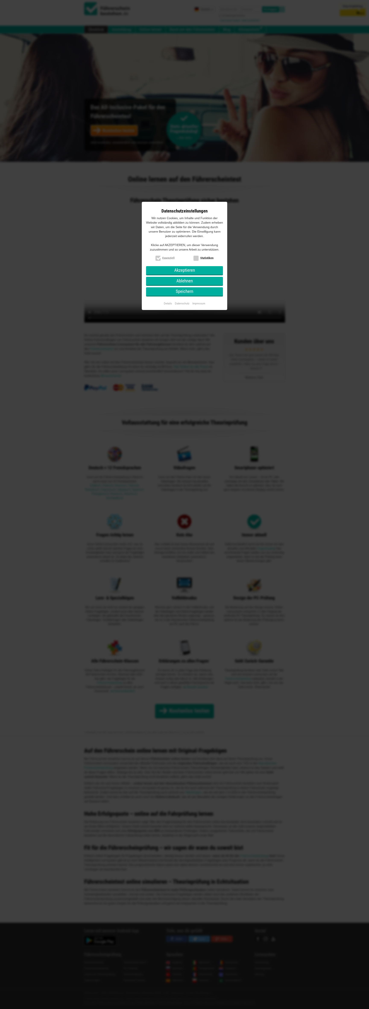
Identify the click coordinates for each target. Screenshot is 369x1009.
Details (168, 303)
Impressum (198, 303)
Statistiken (207, 258)
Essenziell (168, 258)
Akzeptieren (184, 270)
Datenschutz (182, 303)
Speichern (184, 291)
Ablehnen (184, 280)
